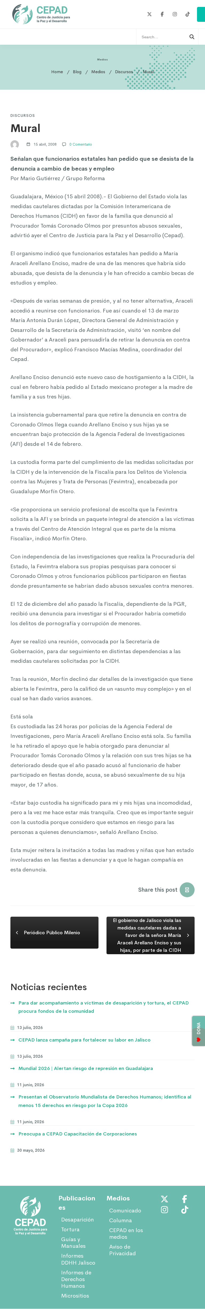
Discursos (124, 72)
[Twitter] (149, 14)
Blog (77, 72)
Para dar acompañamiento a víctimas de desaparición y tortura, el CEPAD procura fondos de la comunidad (103, 1007)
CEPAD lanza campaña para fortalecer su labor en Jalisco (84, 1040)
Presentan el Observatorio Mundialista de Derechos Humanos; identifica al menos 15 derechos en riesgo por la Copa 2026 (104, 1101)
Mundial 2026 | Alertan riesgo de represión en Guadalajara (85, 1068)
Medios (98, 72)
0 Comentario (80, 144)
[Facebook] (162, 14)
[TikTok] (188, 14)
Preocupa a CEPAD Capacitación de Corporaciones (77, 1134)
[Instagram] (175, 14)
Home (57, 72)
